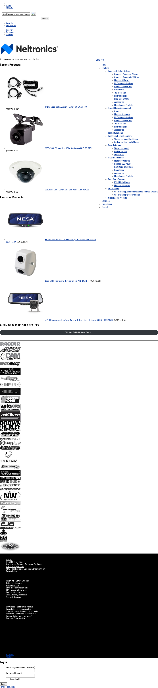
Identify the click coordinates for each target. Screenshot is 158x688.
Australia (9, 23)
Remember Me (15, 679)
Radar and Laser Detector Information (21, 614)
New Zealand (11, 25)
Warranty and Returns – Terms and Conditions (24, 564)
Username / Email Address (20, 667)
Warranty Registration (15, 566)
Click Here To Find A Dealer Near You (79, 332)
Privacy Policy (11, 571)
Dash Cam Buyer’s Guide (15, 618)
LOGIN (8, 5)
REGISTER (10, 8)
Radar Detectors (12, 585)
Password (14, 673)
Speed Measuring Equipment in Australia (22, 611)
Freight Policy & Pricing (15, 562)
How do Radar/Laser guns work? (19, 616)
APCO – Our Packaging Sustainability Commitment (25, 569)
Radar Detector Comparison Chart (19, 609)
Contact (9, 559)
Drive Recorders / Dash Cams (17, 588)
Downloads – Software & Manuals (19, 607)
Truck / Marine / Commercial (16, 595)
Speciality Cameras (13, 597)
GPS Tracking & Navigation (16, 590)
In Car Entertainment (14, 583)
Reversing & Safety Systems (17, 581)
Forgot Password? (7, 687)
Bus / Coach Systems (14, 592)
